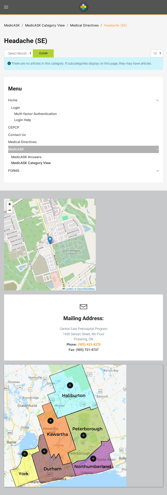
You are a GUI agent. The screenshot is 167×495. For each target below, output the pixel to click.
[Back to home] (83, 7)
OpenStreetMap (86, 288)
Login (15, 108)
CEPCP (13, 127)
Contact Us (17, 135)
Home (12, 100)
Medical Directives (22, 142)
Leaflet (69, 288)
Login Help (22, 120)
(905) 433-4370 (89, 344)
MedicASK (16, 149)
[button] (6, 7)
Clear (43, 53)
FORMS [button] (13, 171)
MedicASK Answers (26, 157)
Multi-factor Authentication (35, 114)
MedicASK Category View (31, 163)
